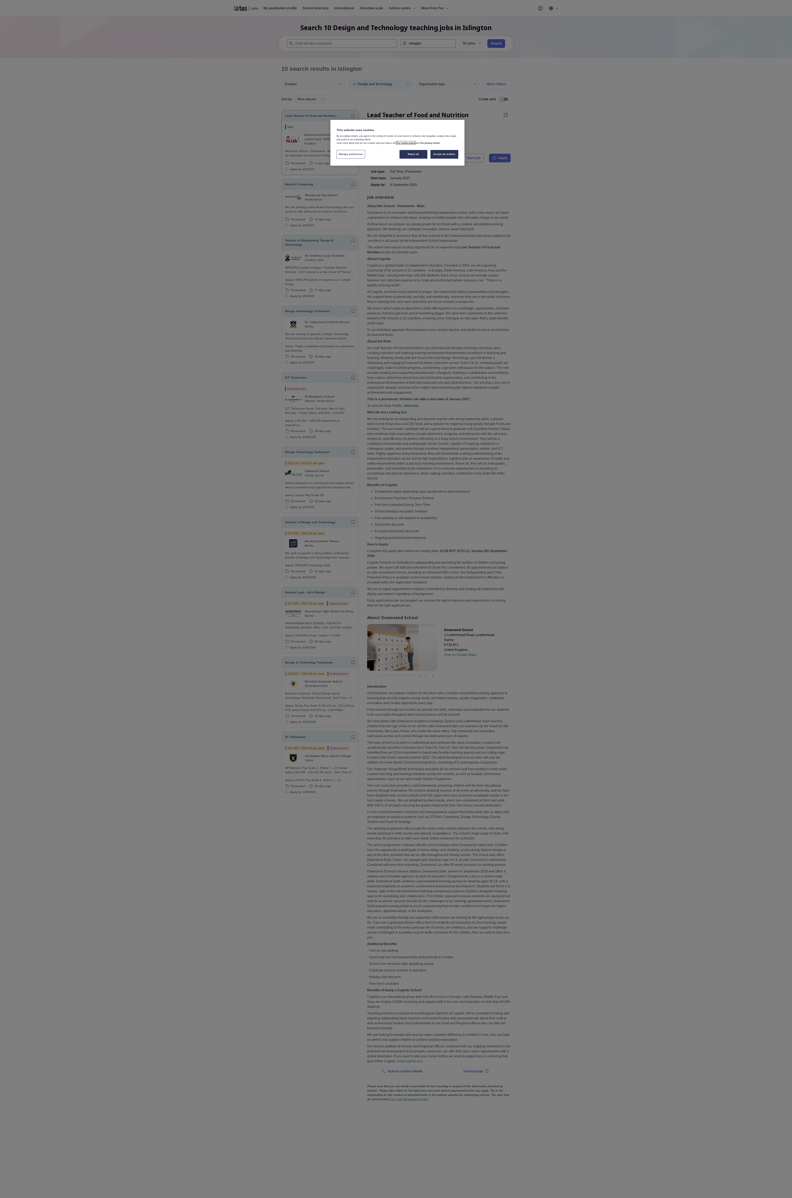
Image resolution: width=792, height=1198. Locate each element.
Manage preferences (351, 154)
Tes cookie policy (405, 143)
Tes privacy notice (430, 143)
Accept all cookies (444, 154)
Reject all (413, 154)
